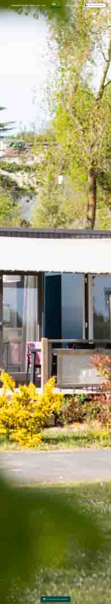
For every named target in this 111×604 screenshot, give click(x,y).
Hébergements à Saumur (19, 5)
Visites (43, 5)
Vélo (38, 5)
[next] (107, 302)
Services (32, 5)
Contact (81, 5)
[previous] (3, 302)
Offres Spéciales (71, 5)
